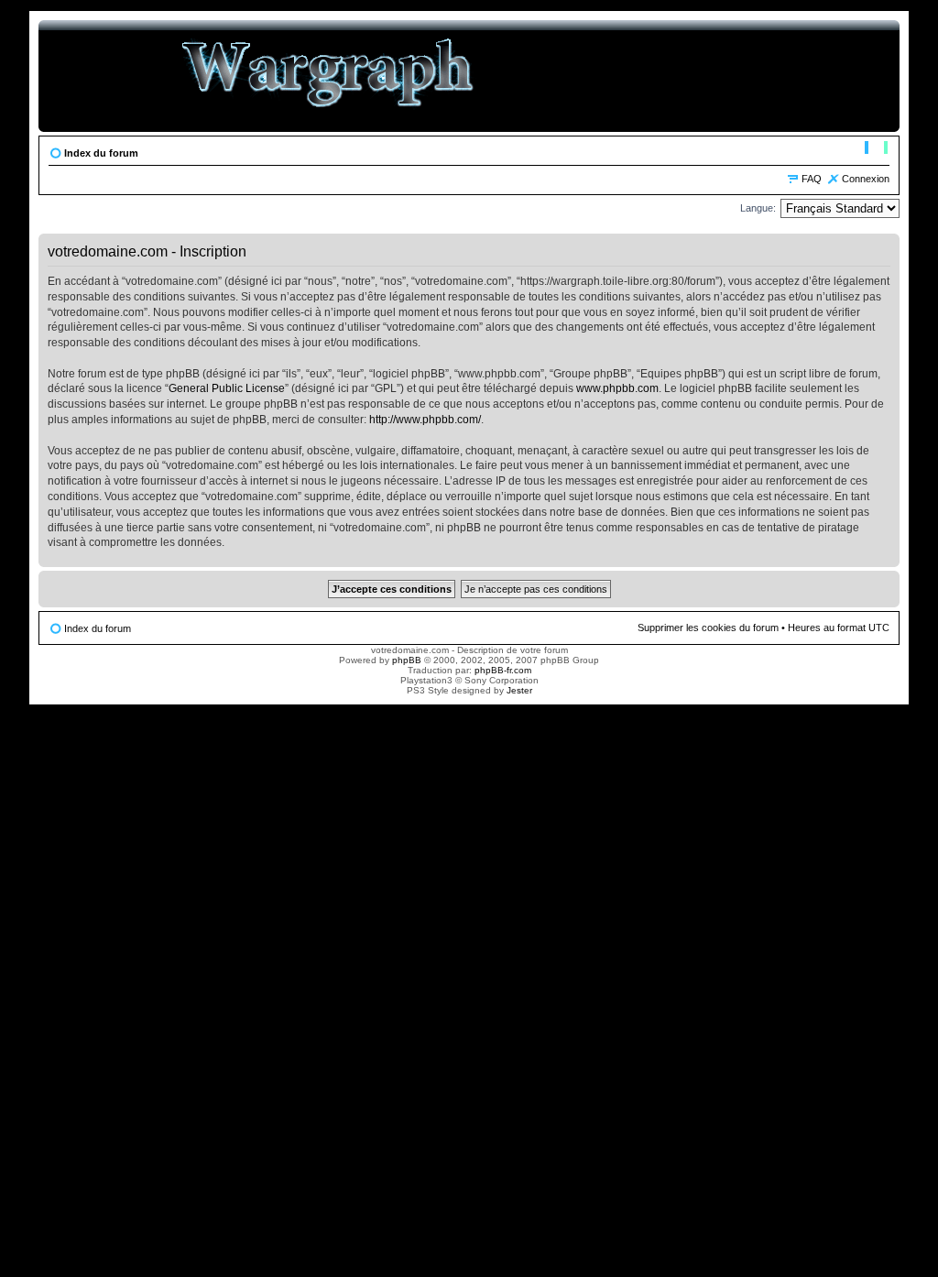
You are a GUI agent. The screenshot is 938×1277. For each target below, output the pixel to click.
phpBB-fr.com (502, 670)
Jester (519, 690)
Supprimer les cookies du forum (708, 627)
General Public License (227, 388)
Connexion (865, 178)
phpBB (406, 660)
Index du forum (101, 152)
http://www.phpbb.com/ (425, 419)
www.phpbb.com (617, 388)
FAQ (812, 178)
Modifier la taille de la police (876, 149)
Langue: (758, 207)
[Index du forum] (328, 76)
